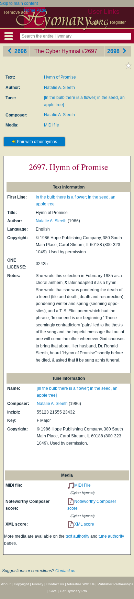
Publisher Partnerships (115, 584)
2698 (114, 51)
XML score (84, 524)
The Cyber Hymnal (57, 51)
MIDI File (82, 485)
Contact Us (55, 584)
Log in (96, 22)
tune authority (111, 536)
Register (118, 22)
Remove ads (16, 12)
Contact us (65, 570)
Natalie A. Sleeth (59, 87)
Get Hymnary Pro (73, 591)
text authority (77, 536)
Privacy (37, 584)
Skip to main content (19, 3)
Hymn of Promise (60, 77)
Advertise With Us (80, 584)
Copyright (21, 584)
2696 (20, 51)
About (6, 584)
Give (53, 591)
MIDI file (51, 125)
